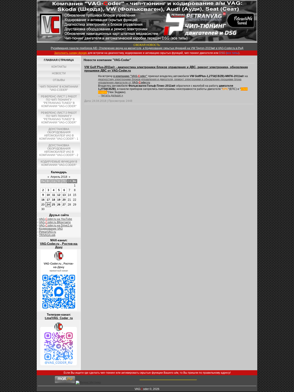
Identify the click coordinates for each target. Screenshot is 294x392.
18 (53, 199)
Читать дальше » (112, 95)
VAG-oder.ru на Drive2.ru (55, 225)
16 (43, 199)
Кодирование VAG (51, 228)
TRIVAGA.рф (47, 235)
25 (53, 204)
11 (53, 195)
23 (43, 204)
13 (64, 195)
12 (58, 195)
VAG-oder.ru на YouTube (55, 219)
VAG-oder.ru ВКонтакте (55, 222)
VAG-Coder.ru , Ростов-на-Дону (59, 245)
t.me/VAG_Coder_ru (59, 318)
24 (48, 204)
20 (64, 199)
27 (64, 204)
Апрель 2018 (59, 176)
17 (48, 199)
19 (58, 199)
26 (58, 204)
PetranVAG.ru (47, 232)
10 (48, 195)
